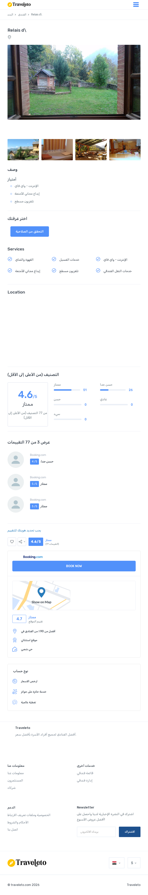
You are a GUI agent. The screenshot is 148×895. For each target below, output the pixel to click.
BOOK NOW (74, 566)
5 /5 (34, 484)
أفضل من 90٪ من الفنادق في (38, 631)
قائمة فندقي (85, 773)
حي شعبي (27, 649)
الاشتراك (130, 831)
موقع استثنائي (29, 640)
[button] (22, 541)
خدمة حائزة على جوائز (33, 691)
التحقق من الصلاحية (30, 231)
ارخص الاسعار (29, 681)
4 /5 (34, 461)
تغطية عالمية (28, 702)
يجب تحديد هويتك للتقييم (24, 530)
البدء (10, 14)
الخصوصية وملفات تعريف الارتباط (29, 815)
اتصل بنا (13, 829)
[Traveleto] (27, 863)
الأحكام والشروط (18, 822)
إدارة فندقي (84, 780)
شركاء (12, 788)
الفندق (22, 14)
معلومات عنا (16, 773)
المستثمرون (15, 780)
